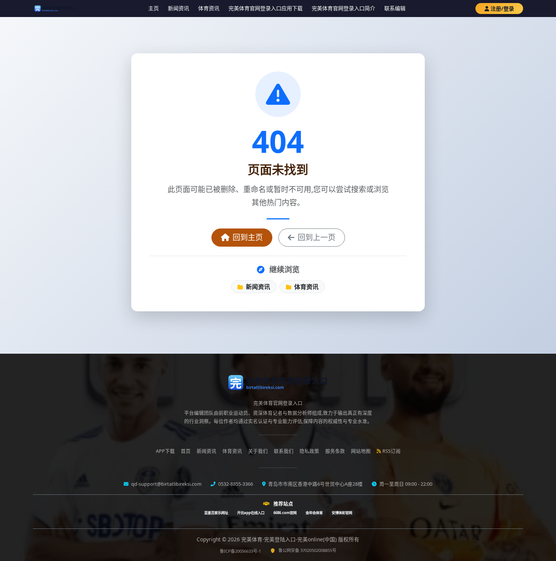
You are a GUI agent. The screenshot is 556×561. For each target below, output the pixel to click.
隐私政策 (309, 451)
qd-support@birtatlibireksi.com (166, 484)
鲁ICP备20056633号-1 (240, 551)
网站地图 (361, 451)
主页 (153, 8)
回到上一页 (316, 237)
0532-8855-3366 (235, 484)
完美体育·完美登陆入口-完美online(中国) (289, 539)
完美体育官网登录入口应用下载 (265, 8)
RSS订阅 (391, 451)
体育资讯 (208, 8)
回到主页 (248, 237)
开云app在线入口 (250, 512)
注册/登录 (502, 8)
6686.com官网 (285, 512)
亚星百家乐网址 (216, 512)
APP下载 (165, 451)
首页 (186, 451)
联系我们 (284, 451)
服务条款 (335, 451)
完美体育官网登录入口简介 (343, 8)
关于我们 (258, 451)
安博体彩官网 (342, 512)
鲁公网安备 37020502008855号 (307, 550)
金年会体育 (314, 512)
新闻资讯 (178, 8)
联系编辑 (394, 8)
